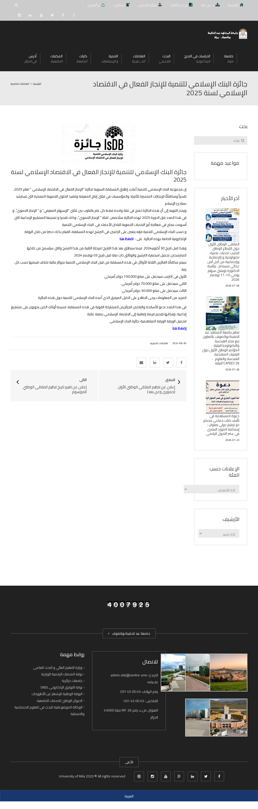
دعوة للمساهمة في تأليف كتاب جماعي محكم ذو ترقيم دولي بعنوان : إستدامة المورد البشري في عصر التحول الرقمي (221, 425)
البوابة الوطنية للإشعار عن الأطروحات (56, 694)
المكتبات (56, 58)
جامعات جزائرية (72, 680)
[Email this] (141, 363)
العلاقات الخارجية (159, 343)
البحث (164, 58)
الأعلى (129, 762)
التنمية (109, 58)
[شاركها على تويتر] (168, 363)
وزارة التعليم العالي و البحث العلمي (57, 667)
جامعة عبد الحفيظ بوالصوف (130, 633)
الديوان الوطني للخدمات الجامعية (59, 700)
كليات (81, 58)
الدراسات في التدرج (197, 58)
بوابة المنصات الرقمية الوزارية (61, 674)
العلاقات (138, 58)
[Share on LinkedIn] (155, 363)
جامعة (228, 58)
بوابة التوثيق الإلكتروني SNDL (61, 687)
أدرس (30, 58)
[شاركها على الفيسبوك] (181, 363)
